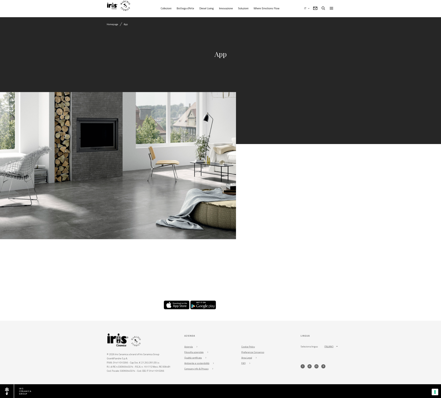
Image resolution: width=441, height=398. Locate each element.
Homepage (112, 24)
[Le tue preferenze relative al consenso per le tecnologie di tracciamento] (435, 392)
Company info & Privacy (196, 368)
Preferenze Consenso (252, 352)
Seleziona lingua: (309, 346)
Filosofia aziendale (194, 352)
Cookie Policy (248, 346)
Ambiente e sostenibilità (196, 363)
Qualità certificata (193, 357)
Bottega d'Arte (185, 8)
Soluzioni (243, 8)
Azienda (188, 346)
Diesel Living (206, 8)
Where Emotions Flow (266, 8)
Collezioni (166, 8)
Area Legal (246, 357)
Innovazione (226, 8)
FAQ (243, 363)
